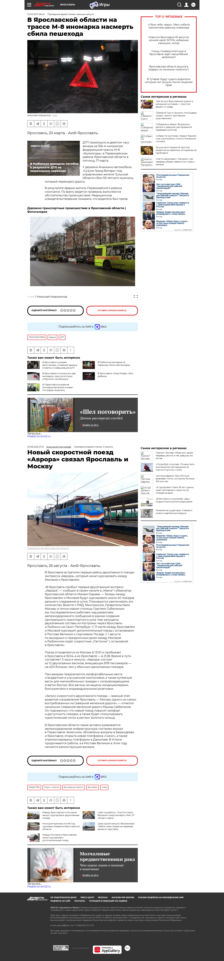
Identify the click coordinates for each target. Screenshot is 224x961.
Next (131, 249)
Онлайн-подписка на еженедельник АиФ (161, 897)
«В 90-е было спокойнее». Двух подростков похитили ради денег (174, 500)
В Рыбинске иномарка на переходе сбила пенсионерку (114, 363)
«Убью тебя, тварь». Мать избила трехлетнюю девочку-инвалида (169, 26)
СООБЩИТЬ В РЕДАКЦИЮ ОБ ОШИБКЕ (108, 901)
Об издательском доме (63, 897)
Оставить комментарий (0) (112, 310)
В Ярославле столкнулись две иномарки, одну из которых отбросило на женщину (59, 376)
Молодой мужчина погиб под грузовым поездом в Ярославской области (61, 826)
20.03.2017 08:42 (36, 14)
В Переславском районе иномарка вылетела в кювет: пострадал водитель (57, 387)
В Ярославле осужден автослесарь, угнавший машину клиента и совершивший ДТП (59, 365)
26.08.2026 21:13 (35, 446)
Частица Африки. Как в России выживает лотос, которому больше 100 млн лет (175, 478)
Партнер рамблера (80, 948)
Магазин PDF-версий (123, 897)
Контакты (79, 901)
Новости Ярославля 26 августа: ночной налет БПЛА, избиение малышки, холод (169, 40)
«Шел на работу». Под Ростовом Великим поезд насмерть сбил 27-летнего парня (116, 815)
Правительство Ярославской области (48, 548)
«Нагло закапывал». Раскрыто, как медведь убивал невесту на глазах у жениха (175, 162)
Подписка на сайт (60, 901)
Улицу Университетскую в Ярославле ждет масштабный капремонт (168, 54)
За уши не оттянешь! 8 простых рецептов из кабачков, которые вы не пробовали (176, 150)
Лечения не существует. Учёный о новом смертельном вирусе (174, 511)
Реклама (103, 897)
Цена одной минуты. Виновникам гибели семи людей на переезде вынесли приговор (116, 826)
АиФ (54, 115)
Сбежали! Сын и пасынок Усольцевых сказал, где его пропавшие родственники (176, 115)
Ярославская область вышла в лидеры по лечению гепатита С (168, 68)
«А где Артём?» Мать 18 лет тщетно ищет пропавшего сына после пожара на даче (175, 490)
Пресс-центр (87, 897)
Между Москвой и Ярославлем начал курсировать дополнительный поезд (59, 837)
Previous (34, 249)
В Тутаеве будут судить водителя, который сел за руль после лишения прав (168, 82)
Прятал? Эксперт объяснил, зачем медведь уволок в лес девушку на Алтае (174, 455)
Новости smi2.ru (39, 436)
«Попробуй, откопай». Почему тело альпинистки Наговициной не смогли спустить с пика (175, 467)
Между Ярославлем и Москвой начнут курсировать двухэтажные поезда (60, 815)
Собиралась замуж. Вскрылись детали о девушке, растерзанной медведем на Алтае (174, 127)
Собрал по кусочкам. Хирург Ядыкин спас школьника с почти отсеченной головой (176, 139)
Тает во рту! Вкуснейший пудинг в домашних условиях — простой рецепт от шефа (174, 104)
